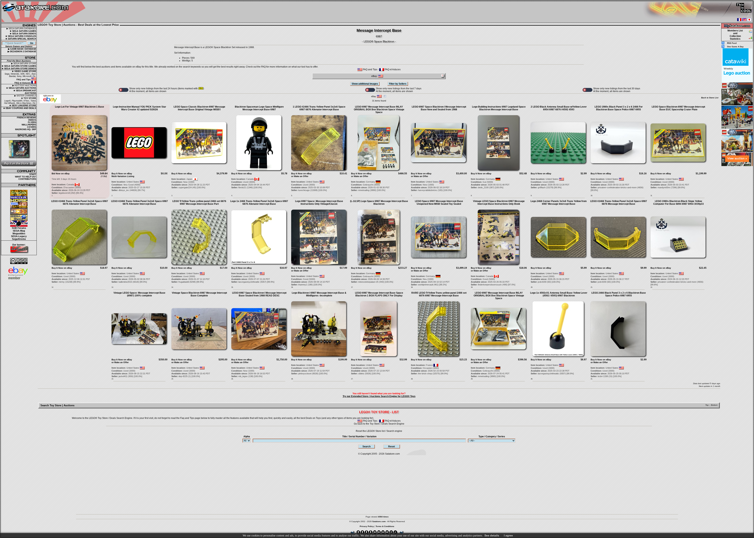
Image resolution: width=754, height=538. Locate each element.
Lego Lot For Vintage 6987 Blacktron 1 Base (79, 106)
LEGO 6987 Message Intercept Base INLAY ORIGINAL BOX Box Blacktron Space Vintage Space (379, 109)
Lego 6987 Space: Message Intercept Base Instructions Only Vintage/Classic (319, 202)
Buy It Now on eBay (122, 173)
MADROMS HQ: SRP (25, 129)
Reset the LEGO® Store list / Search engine (379, 431)
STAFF (32, 174)
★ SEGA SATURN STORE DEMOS (19, 68)
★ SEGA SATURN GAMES (23, 31)
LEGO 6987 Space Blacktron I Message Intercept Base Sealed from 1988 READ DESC (259, 294)
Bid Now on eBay (61, 173)
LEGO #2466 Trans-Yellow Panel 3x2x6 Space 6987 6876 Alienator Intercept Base (79, 202)
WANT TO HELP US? (25, 176)
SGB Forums (19, 228)
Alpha (246, 436)
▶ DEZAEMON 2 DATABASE (22, 51)
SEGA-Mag (19, 230)
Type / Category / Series (492, 436)
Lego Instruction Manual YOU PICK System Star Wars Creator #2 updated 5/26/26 (139, 108)
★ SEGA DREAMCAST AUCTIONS (24, 91)
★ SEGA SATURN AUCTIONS (21, 88)
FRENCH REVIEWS (26, 117)
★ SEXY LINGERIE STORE (22, 105)
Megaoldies (19, 233)
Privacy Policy (367, 526)
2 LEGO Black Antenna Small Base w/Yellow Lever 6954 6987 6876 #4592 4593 (559, 108)
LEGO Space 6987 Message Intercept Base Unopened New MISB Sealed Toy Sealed (439, 202)
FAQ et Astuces (23, 83)
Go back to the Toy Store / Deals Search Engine (379, 423)
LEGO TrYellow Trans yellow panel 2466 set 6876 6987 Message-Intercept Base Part (199, 202)
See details (491, 535)
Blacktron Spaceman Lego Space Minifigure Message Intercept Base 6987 (259, 108)
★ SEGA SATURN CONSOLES (20, 36)
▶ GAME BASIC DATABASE (22, 49)
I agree (508, 535)
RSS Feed (732, 43)
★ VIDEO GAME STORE (24, 71)
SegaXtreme (19, 239)
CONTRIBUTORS (27, 179)
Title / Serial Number (359, 436)
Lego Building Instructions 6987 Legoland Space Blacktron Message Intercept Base (499, 108)
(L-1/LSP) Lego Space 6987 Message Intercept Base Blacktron (379, 202)
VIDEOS (32, 120)
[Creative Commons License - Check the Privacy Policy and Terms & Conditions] (18, 261)
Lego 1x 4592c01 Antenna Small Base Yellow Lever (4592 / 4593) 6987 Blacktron (558, 294)
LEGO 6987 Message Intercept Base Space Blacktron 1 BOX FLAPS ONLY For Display (379, 294)
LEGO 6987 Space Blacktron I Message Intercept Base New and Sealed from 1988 (439, 108)
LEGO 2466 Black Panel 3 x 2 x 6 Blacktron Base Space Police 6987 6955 (618, 294)
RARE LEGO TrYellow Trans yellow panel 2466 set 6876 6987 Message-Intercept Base (439, 294)
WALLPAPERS (29, 124)
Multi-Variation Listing (123, 176)
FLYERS (32, 122)
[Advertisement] (737, 225)
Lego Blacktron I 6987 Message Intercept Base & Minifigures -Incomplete (319, 294)
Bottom (714, 405)
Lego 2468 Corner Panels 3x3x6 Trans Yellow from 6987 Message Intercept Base (559, 202)
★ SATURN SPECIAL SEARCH (20, 38)
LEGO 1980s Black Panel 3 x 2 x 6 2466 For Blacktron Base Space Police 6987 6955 (619, 108)
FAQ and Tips (23, 79)
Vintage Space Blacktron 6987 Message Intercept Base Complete (199, 294)
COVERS (31, 127)
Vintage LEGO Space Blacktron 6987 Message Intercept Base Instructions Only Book (499, 202)
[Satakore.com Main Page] (44, 12)
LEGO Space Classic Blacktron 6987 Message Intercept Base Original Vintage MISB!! (199, 108)
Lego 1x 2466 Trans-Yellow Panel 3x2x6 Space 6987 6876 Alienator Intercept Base (259, 202)
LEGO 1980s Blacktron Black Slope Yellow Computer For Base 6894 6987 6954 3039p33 (678, 202)
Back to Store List (709, 98)
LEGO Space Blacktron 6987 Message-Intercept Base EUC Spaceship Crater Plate (678, 108)
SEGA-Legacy (19, 236)
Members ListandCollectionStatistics (735, 34)
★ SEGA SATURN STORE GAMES (19, 66)
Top (707, 405)
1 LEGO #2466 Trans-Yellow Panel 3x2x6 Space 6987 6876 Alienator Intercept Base (319, 108)
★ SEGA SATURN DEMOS (23, 33)
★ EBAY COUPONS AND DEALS (19, 108)
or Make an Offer (299, 176)
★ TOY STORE (28, 98)
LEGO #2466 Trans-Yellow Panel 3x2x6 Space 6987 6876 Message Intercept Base (618, 202)
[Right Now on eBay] (50, 102)
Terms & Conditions (385, 526)
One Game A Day (735, 47)
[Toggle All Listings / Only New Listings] (123, 90)
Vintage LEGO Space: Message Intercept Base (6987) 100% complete (139, 294)
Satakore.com (392, 453)
